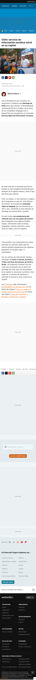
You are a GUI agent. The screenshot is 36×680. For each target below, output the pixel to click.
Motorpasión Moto (24, 634)
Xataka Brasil (6, 661)
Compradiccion (6, 649)
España (14, 6)
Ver (19, 456)
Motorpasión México (25, 667)
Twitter (6, 77)
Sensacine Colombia (25, 664)
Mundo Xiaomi (6, 618)
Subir (29, 597)
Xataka (4, 607)
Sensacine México (24, 661)
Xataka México (6, 659)
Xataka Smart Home (8, 615)
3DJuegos (22, 607)
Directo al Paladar (7, 631)
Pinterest (21, 541)
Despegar (9, 284)
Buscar (33, 589)
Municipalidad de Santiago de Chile (15, 287)
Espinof (21, 622)
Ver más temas (8, 582)
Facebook (3, 77)
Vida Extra (22, 610)
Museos (21, 558)
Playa (5, 30)
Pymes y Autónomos (25, 646)
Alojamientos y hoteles (9, 561)
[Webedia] (31, 1)
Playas (21, 572)
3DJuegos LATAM (24, 659)
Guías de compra (7, 558)
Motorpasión (22, 631)
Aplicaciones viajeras (8, 576)
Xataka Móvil (6, 610)
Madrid (24, 30)
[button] (14, 93)
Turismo (33, 369)
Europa (31, 6)
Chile (26, 369)
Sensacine (22, 619)
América (18, 369)
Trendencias (5, 644)
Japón (11, 30)
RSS (17, 541)
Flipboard (9, 77)
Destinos (4, 569)
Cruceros (5, 572)
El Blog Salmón (23, 644)
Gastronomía (22, 561)
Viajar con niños (23, 576)
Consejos (5, 6)
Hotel (17, 30)
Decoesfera (5, 646)
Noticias (23, 6)
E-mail (13, 77)
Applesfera (5, 612)
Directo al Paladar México (9, 667)
